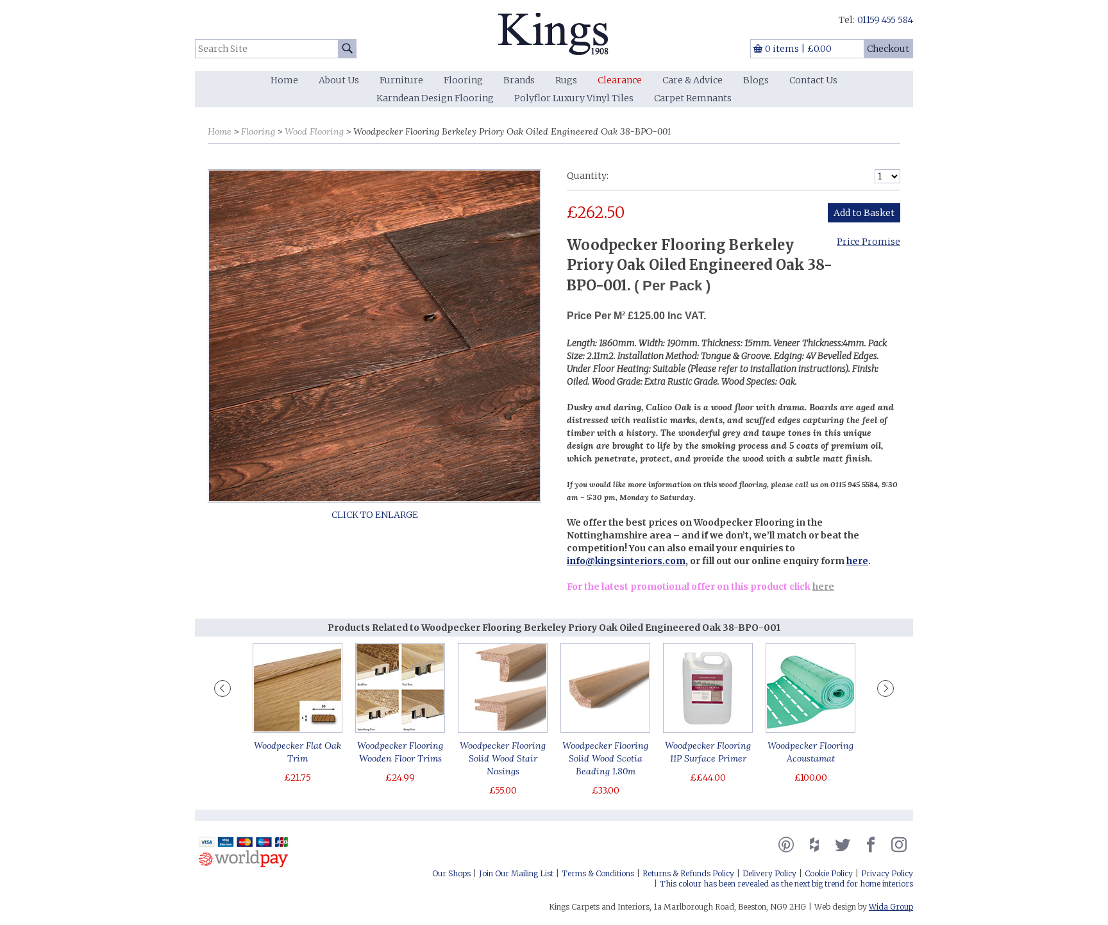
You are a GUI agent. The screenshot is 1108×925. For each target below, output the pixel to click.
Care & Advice (692, 80)
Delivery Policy (769, 873)
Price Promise (868, 241)
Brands (519, 80)
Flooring (463, 80)
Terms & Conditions (598, 873)
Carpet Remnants (693, 98)
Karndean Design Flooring (435, 98)
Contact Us (813, 80)
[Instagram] (899, 845)
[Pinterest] (786, 845)
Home (284, 80)
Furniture (401, 80)
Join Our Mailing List (516, 873)
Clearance (620, 80)
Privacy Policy (887, 873)
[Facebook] (870, 845)
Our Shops (451, 873)
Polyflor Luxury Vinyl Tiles (574, 98)
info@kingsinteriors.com (626, 561)
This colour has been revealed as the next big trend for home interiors (786, 883)
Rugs (566, 80)
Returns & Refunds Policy (688, 873)
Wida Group (891, 907)
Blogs (756, 80)
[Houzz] (814, 845)
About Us (339, 80)
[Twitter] (842, 845)
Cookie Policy (829, 873)
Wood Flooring (314, 131)
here (857, 561)
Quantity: (588, 175)
